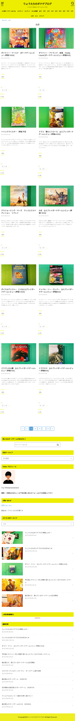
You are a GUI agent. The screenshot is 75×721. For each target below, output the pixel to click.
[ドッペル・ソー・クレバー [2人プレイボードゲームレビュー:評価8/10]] (56, 276)
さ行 (48, 11)
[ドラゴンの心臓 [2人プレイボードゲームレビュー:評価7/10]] (18, 355)
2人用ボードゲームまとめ (9, 11)
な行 (56, 11)
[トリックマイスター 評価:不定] (18, 119)
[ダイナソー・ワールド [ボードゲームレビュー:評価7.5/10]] (18, 40)
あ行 (40, 11)
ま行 (64, 11)
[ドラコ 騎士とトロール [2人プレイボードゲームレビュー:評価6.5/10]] (56, 119)
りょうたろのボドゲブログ (37, 3)
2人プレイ (27, 11)
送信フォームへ (6, 505)
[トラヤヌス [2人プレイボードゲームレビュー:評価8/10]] (56, 355)
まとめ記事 (35, 11)
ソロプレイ (20, 11)
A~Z (36, 16)
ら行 (72, 11)
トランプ (41, 16)
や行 (68, 11)
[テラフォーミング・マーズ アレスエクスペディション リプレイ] (18, 197)
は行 (60, 11)
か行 (44, 11)
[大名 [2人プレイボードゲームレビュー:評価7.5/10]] (56, 197)
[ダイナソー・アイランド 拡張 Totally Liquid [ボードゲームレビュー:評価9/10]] (56, 40)
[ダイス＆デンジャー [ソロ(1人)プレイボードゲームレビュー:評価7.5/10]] (18, 276)
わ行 (32, 16)
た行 (52, 11)
